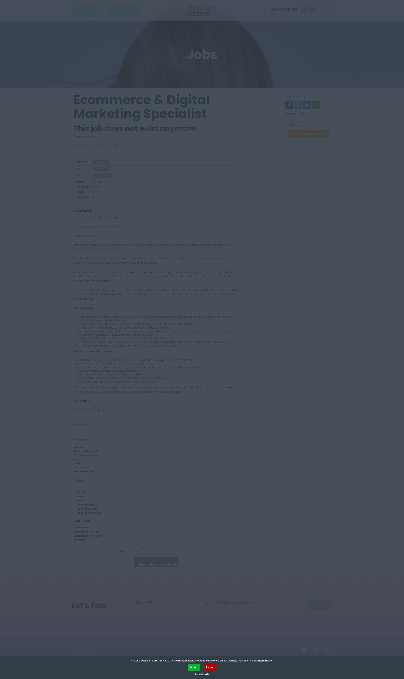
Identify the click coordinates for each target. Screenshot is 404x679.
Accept (194, 667)
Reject (210, 667)
